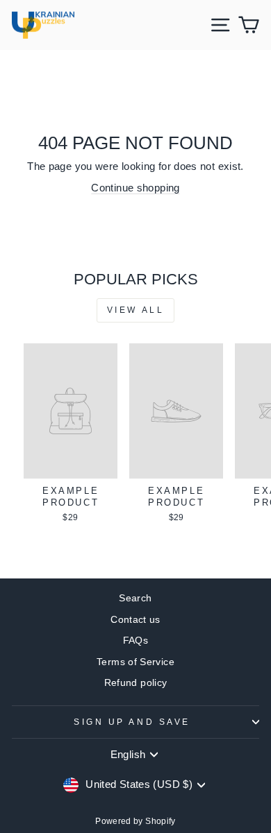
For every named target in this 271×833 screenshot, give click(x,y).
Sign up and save (132, 721)
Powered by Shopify (135, 821)
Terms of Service (135, 662)
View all (136, 310)
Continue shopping (135, 188)
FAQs (135, 640)
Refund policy (135, 683)
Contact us (135, 620)
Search (135, 598)
